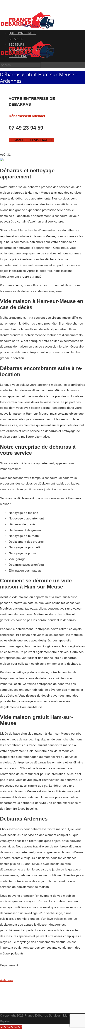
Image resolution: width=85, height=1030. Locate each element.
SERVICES (16, 39)
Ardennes (6, 980)
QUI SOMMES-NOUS (22, 33)
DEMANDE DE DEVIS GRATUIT (31, 140)
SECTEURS (16, 44)
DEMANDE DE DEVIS (23, 50)
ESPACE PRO (18, 56)
